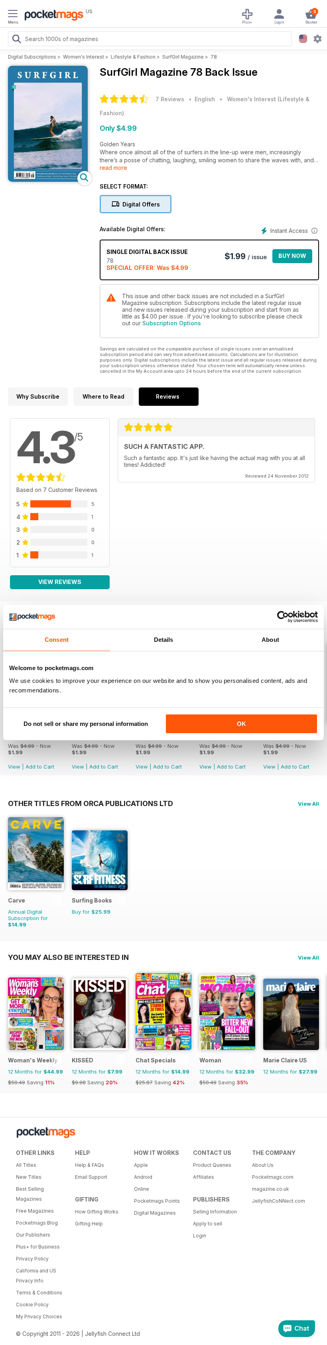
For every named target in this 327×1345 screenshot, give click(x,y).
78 (214, 57)
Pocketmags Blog (37, 1223)
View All (308, 803)
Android (143, 1177)
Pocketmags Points (157, 1201)
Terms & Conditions (39, 1293)
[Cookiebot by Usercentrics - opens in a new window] (283, 617)
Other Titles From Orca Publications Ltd (90, 803)
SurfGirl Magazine (183, 57)
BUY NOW (292, 255)
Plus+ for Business (38, 1247)
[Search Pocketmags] (16, 40)
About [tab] (270, 639)
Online (141, 1189)
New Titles (28, 1177)
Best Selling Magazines (30, 1194)
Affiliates (203, 1177)
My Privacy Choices (39, 1316)
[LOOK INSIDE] (48, 179)
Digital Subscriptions (32, 57)
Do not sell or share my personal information (86, 723)
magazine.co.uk (270, 1189)
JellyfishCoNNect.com (278, 1201)
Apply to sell (207, 1224)
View (14, 766)
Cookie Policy (32, 1305)
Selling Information (215, 1212)
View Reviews (59, 581)
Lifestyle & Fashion (133, 57)
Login (199, 1236)
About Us (263, 1165)
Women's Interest (83, 57)
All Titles (26, 1165)
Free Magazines (35, 1211)
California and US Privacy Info (36, 1276)
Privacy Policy (32, 1259)
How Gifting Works (96, 1212)
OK (241, 723)
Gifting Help (89, 1224)
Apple (141, 1165)
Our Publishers (33, 1235)
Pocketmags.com (273, 1177)
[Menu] (13, 15)
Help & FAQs (89, 1165)
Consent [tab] (57, 639)
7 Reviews (170, 99)
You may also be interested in (68, 957)
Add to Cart (40, 766)
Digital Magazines (155, 1213)
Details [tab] (163, 639)
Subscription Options (171, 323)
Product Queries (212, 1165)
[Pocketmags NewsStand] (52, 16)
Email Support (91, 1177)
